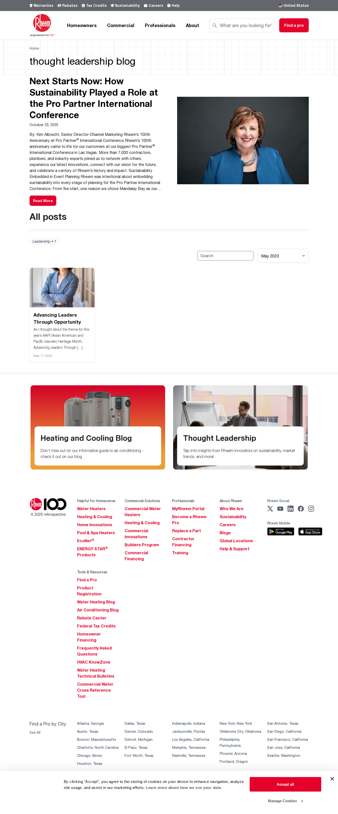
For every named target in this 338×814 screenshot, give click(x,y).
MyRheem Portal (188, 508)
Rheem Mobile (278, 523)
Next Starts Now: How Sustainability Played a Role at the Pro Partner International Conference (94, 97)
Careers (156, 5)
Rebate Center (91, 617)
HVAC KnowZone (93, 662)
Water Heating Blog (96, 601)
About (192, 25)
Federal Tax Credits (96, 625)
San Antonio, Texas (282, 723)
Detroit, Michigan (139, 739)
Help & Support (234, 548)
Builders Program (142, 544)
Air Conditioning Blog (98, 609)
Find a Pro (87, 579)
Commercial (120, 25)
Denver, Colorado (139, 731)
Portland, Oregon (234, 761)
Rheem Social (278, 501)
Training (180, 552)
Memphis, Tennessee (189, 747)
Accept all (285, 784)
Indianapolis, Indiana (188, 723)
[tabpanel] (169, 140)
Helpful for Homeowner (96, 501)
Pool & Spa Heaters (96, 532)
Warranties (43, 5)
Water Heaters (91, 508)
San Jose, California (283, 747)
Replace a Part (186, 530)
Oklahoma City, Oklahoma (240, 731)
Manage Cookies (282, 800)
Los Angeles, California (190, 739)
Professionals (160, 25)
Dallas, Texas (135, 723)
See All (35, 732)
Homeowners (82, 25)
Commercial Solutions (142, 501)
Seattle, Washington (283, 755)
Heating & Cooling (94, 516)
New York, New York (236, 723)
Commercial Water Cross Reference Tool (95, 690)
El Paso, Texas (136, 747)
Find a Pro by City (48, 724)
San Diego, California (284, 731)
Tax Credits (96, 5)
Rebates (70, 5)
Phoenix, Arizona (233, 753)
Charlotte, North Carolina (98, 747)
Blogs (225, 532)
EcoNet (85, 540)
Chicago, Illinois (89, 755)
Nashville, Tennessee (188, 755)
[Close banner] (332, 779)
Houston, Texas (89, 763)
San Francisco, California (287, 739)
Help (176, 5)
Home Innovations (94, 524)
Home (34, 48)
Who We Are (231, 508)
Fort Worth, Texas (139, 755)
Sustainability (127, 5)
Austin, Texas (87, 731)
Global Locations (236, 540)
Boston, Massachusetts (96, 739)
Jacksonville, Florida (188, 731)
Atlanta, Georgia (90, 723)
